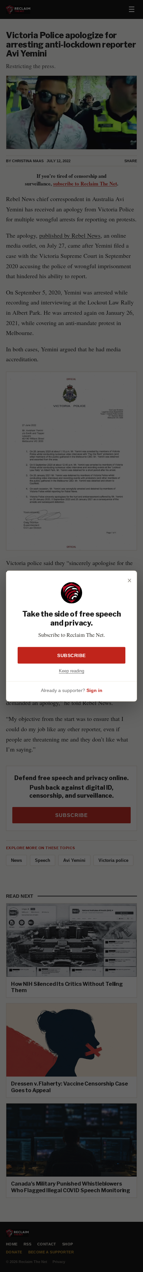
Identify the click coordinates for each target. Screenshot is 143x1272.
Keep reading (71, 670)
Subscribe (71, 655)
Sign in (94, 690)
